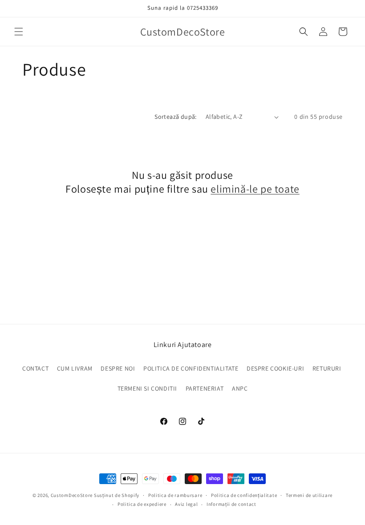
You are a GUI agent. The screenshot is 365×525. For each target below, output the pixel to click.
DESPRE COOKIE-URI (275, 368)
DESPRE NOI (118, 368)
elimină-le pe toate (255, 189)
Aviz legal (186, 504)
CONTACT (35, 368)
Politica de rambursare (175, 495)
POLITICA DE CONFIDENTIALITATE (190, 368)
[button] (18, 31)
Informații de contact (231, 504)
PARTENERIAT (205, 388)
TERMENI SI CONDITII (147, 388)
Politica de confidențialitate (244, 495)
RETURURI (326, 368)
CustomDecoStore (72, 495)
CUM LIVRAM (75, 368)
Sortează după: (175, 117)
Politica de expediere (142, 504)
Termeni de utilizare (309, 495)
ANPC (239, 388)
